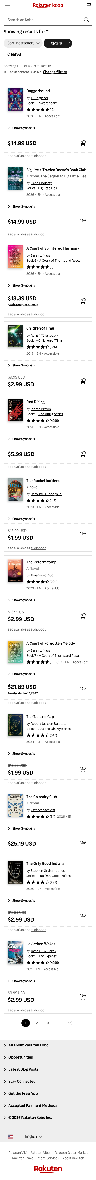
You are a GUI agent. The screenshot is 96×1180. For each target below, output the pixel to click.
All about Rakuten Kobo (28, 1045)
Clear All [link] (14, 54)
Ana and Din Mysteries (54, 729)
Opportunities (20, 1057)
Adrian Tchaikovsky (44, 335)
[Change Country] (10, 1136)
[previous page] (14, 1023)
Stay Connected (22, 1081)
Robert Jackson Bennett (48, 724)
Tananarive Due (42, 575)
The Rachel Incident (43, 480)
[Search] (86, 19)
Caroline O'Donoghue (46, 494)
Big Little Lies (47, 188)
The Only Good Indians (45, 863)
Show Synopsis (23, 128)
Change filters (55, 71)
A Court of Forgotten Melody (50, 643)
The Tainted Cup (40, 716)
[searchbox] (44, 19)
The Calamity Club (41, 796)
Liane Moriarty (41, 183)
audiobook (38, 156)
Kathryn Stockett (43, 810)
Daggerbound (38, 90)
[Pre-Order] (82, 301)
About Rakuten (73, 1158)
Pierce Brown (41, 409)
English (31, 1136)
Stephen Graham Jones (48, 871)
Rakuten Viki (18, 1152)
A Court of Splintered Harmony (52, 248)
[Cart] (88, 5)
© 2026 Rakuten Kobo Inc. (30, 1117)
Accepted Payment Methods (32, 1105)
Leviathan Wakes (40, 943)
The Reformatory (41, 562)
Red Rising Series (50, 414)
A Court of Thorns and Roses (59, 260)
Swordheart (48, 103)
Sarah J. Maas (40, 255)
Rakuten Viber (40, 1152)
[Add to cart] (82, 143)
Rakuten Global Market (71, 1152)
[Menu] (7, 5)
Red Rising (35, 401)
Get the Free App (23, 1093)
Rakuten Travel (23, 1158)
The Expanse (47, 956)
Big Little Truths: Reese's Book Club (56, 169)
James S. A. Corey (43, 951)
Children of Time (40, 328)
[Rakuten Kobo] (48, 5)
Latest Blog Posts (23, 1069)
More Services (48, 1158)
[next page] (81, 1023)
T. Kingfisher (39, 98)
